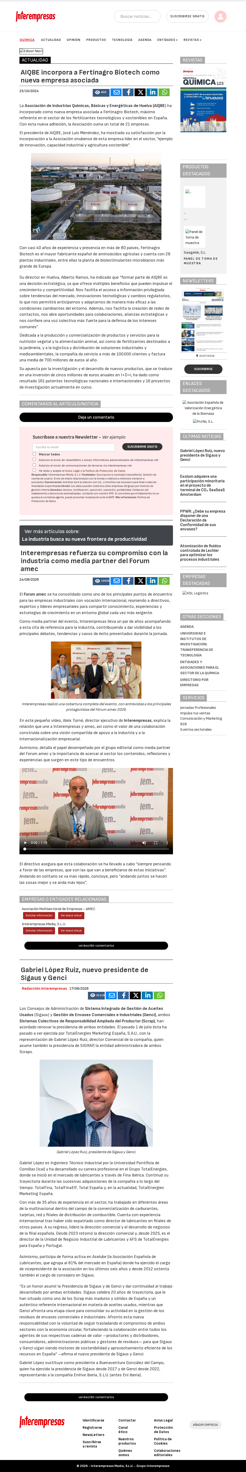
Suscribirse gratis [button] (187, 16)
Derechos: (56, 489)
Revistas (191, 40)
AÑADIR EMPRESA (205, 1425)
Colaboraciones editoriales (167, 1452)
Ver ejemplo (113, 437)
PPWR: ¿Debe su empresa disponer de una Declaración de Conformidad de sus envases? (202, 520)
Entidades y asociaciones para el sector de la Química (199, 667)
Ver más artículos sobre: (52, 531)
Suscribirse (203, 369)
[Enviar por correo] (116, 92)
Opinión (73, 40)
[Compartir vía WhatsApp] (164, 92)
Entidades (166, 40)
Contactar (127, 1420)
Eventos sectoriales (196, 729)
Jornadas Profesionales (198, 707)
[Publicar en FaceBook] (128, 92)
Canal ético (123, 1429)
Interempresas (138, 720)
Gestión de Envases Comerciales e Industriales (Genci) (104, 1014)
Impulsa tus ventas (195, 713)
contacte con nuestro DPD (98, 493)
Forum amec (34, 594)
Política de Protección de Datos (105, 471)
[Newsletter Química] (203, 319)
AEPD (111, 497)
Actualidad (51, 40)
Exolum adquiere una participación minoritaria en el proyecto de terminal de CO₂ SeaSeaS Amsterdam (202, 485)
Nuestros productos (127, 1441)
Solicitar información (39, 915)
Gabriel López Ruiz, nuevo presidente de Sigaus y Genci (202, 455)
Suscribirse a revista (92, 1444)
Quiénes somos (125, 1452)
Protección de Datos (163, 1429)
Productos (96, 40)
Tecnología (122, 40)
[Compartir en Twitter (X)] (140, 92)
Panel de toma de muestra (201, 261)
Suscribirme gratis (142, 447)
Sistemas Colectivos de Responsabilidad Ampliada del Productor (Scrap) (87, 1021)
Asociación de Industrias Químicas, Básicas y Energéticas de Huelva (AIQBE (95, 105)
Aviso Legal (72, 471)
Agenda (145, 40)
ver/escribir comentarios (96, 946)
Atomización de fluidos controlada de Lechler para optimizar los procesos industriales (200, 553)
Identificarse (93, 1420)
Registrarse (92, 1427)
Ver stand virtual (71, 915)
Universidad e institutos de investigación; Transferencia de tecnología (196, 644)
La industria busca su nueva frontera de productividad (84, 539)
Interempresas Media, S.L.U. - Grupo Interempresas (130, 1466)
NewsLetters (93, 1435)
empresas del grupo (123, 486)
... (185, 219)
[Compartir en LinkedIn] (152, 92)
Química (27, 40)
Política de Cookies (163, 1441)
